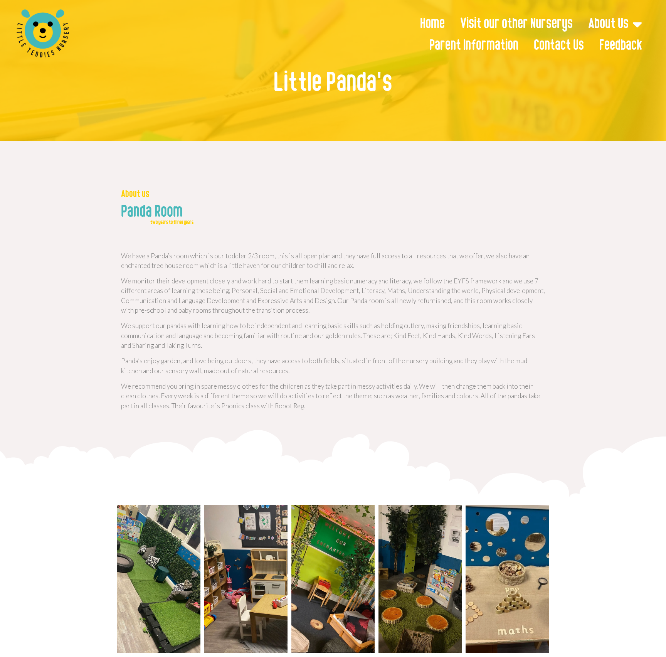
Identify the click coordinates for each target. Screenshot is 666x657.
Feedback (620, 46)
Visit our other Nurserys (516, 24)
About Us (608, 24)
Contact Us (559, 46)
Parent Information (473, 46)
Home (432, 24)
